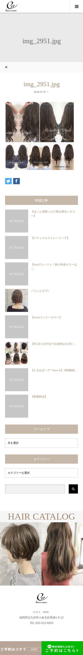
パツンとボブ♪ (40, 291)
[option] (21, 554)
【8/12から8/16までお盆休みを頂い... (53, 343)
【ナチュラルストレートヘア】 (50, 238)
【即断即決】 (39, 396)
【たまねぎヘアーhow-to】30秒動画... (54, 370)
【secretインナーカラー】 (46, 317)
